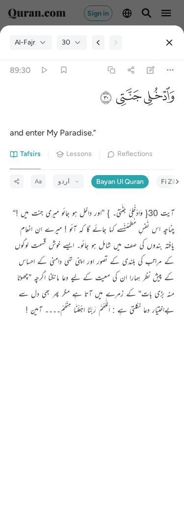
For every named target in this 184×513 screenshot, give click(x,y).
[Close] (169, 42)
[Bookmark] (63, 70)
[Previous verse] (98, 42)
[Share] (130, 70)
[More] (170, 70)
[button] (158, 98)
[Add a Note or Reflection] (150, 70)
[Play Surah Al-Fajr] (44, 70)
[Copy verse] (111, 70)
